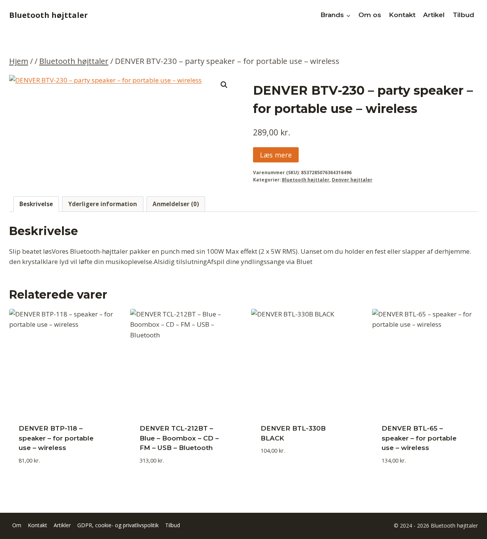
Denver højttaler (352, 179)
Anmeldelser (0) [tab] (176, 204)
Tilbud (463, 15)
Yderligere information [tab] (102, 204)
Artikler (62, 525)
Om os (369, 15)
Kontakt (402, 15)
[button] (224, 85)
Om (16, 525)
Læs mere (276, 154)
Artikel (434, 15)
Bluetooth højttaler (305, 179)
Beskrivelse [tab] (36, 204)
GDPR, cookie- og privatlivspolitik (118, 525)
